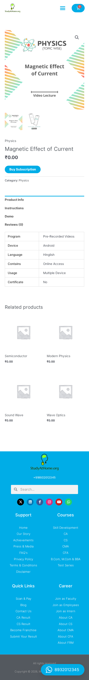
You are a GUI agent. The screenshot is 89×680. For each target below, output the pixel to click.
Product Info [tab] (14, 199)
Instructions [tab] (14, 208)
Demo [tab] (9, 216)
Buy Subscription (22, 169)
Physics (10, 141)
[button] (62, 8)
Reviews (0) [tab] (14, 224)
